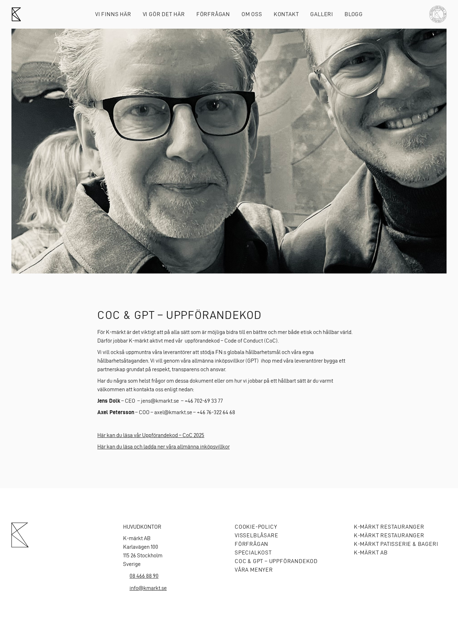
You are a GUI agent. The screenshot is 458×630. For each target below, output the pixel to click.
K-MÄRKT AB (371, 552)
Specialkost (253, 552)
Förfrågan (213, 14)
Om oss (252, 14)
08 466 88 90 (144, 576)
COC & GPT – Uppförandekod (276, 561)
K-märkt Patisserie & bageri (396, 544)
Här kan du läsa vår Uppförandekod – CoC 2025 (150, 435)
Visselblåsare (256, 535)
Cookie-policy (256, 527)
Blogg (354, 14)
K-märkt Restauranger (389, 527)
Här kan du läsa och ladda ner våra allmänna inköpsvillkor (163, 447)
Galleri (321, 14)
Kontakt (286, 14)
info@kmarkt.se (148, 588)
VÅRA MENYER (254, 570)
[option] (229, 151)
